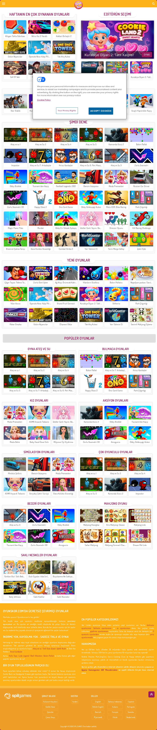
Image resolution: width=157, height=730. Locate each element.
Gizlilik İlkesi (50, 707)
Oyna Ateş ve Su (39, 349)
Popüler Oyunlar (79, 338)
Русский (98, 717)
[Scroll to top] (151, 694)
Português (131, 707)
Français (115, 712)
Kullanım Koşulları (50, 701)
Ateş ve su (37, 648)
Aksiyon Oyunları (115, 400)
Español (131, 701)
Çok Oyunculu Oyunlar (115, 452)
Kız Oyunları (39, 400)
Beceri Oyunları (39, 503)
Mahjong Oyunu (115, 503)
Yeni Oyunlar (78, 260)
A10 (102, 669)
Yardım (75, 701)
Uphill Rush (61, 648)
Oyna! (147, 54)
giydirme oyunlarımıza (99, 631)
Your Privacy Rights (67, 110)
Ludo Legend (24, 655)
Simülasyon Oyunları (39, 452)
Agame (84, 669)
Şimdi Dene (78, 121)
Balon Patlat (49, 655)
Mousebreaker (111, 669)
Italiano (115, 707)
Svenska (131, 712)
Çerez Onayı (50, 717)
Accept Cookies (100, 110)
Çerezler (50, 712)
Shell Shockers (36, 655)
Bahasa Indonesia (115, 701)
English (98, 701)
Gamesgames (94, 669)
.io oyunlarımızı (123, 628)
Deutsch (98, 712)
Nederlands (130, 717)
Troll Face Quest (49, 648)
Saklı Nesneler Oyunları (39, 555)
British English (97, 707)
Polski (115, 717)
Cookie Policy (44, 99)
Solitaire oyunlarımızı (102, 628)
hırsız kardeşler (16, 651)
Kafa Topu (13, 655)
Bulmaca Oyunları (115, 349)
